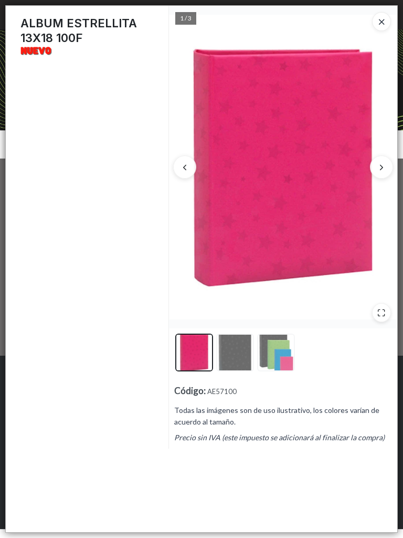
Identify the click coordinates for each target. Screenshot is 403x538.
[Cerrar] (381, 21)
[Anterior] (184, 167)
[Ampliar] (381, 312)
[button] (194, 352)
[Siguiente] (381, 167)
